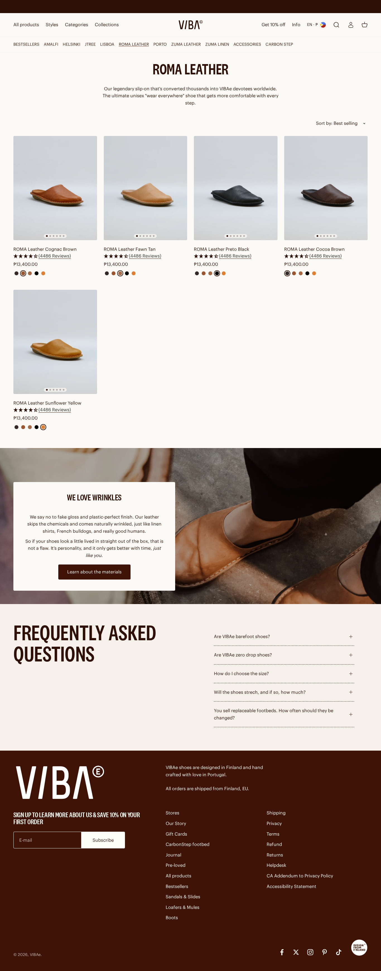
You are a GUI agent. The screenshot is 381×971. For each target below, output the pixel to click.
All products (26, 24)
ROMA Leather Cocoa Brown (314, 249)
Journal (173, 855)
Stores (172, 813)
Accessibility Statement (291, 886)
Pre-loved (175, 865)
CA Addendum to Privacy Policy (300, 875)
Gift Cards (176, 834)
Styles (52, 24)
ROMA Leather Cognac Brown (45, 249)
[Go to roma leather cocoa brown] (326, 188)
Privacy (274, 823)
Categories (76, 24)
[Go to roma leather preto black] (236, 188)
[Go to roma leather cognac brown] (55, 188)
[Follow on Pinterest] (324, 952)
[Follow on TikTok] (339, 952)
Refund (274, 844)
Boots (172, 917)
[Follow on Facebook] (282, 952)
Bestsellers (177, 886)
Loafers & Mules (182, 907)
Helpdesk (276, 865)
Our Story (176, 823)
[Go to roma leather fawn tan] (145, 188)
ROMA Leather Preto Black (221, 249)
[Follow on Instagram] (310, 952)
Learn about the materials (94, 572)
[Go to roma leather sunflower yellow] (55, 342)
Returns (275, 855)
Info (296, 24)
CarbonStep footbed (187, 844)
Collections (107, 24)
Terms (273, 834)
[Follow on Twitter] (296, 952)
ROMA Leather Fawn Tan (130, 249)
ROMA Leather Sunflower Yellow (47, 403)
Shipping (276, 813)
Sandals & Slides (183, 896)
